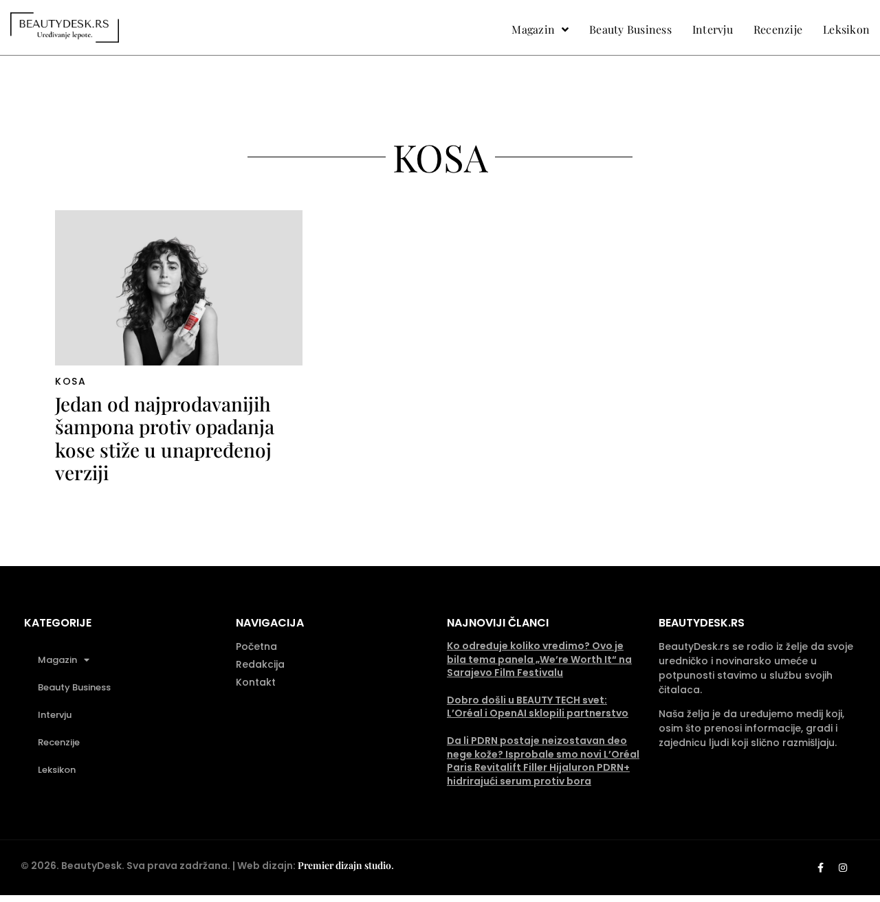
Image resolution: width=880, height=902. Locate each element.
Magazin (57, 659)
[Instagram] (842, 867)
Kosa (70, 381)
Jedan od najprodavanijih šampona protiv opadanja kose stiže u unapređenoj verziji (164, 438)
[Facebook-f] (820, 867)
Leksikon (57, 769)
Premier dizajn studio (344, 865)
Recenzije (59, 742)
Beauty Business (74, 687)
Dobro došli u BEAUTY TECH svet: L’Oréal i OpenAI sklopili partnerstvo (537, 707)
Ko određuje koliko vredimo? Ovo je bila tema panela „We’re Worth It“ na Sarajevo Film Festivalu (539, 659)
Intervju (55, 714)
